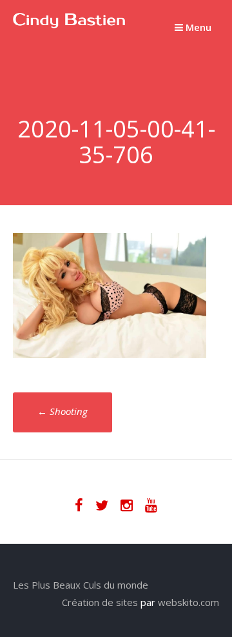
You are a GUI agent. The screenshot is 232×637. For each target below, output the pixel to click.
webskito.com (188, 602)
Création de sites (100, 602)
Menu (197, 27)
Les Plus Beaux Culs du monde (80, 584)
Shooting (62, 411)
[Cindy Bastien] (69, 24)
